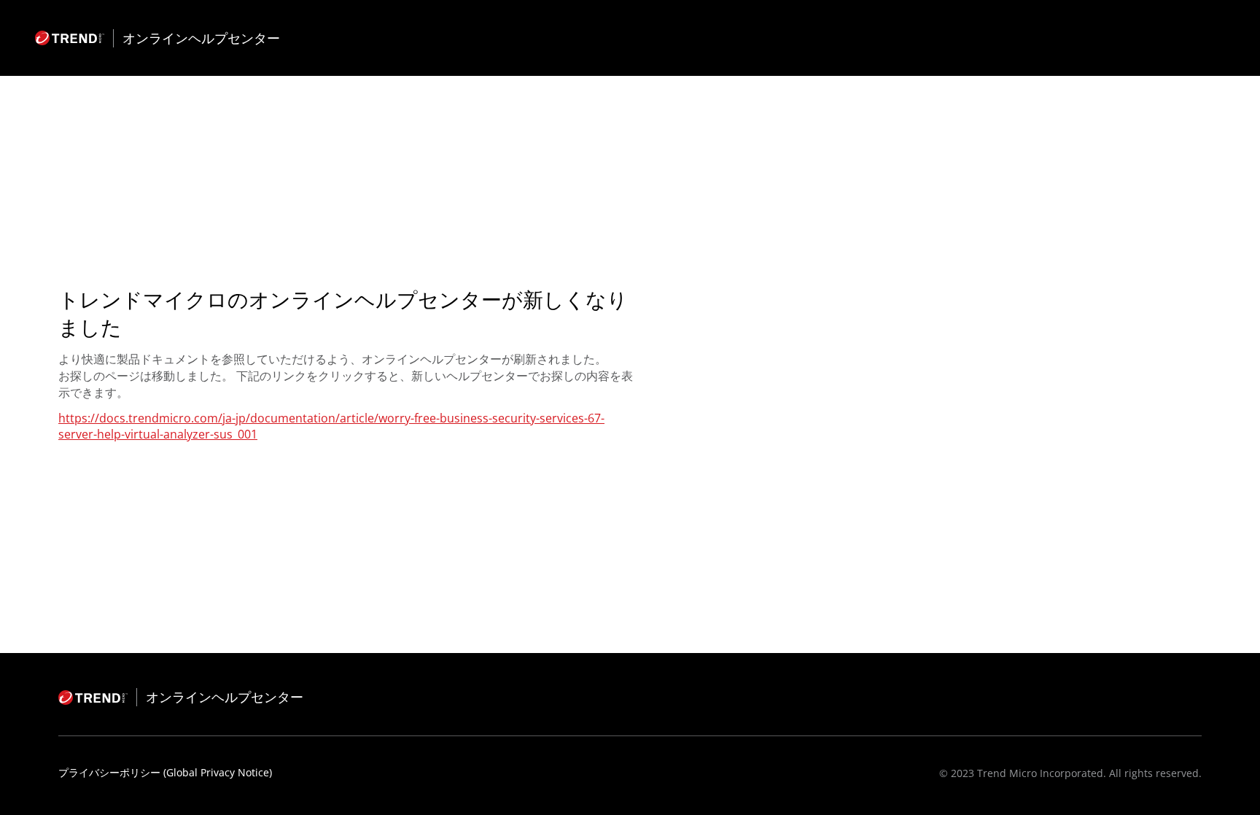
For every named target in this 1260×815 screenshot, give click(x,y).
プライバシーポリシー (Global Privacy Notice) (165, 772)
